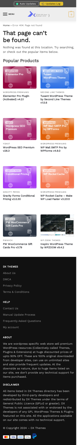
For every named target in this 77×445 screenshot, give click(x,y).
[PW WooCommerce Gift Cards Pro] (20, 225)
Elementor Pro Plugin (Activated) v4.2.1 (16, 97)
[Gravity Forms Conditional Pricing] (20, 177)
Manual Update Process (19, 314)
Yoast (6, 144)
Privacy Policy (12, 285)
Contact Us (10, 308)
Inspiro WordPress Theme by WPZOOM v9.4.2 (56, 246)
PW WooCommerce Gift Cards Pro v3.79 (17, 246)
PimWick (8, 240)
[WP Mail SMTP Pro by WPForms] (57, 129)
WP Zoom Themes (50, 240)
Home (6, 25)
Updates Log (53, 3)
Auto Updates (28, 3)
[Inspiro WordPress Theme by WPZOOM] (57, 225)
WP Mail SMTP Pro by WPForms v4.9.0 (53, 149)
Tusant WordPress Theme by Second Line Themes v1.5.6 (56, 99)
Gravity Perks (11, 192)
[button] (71, 14)
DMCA (7, 279)
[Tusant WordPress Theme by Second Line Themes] (57, 77)
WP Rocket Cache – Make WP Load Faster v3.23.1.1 (56, 197)
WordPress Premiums (16, 92)
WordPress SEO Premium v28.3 (18, 149)
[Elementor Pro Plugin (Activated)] (20, 77)
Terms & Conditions (16, 291)
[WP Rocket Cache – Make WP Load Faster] (57, 177)
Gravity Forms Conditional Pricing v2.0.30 (19, 197)
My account (11, 327)
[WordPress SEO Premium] (20, 129)
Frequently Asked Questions (22, 320)
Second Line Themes (52, 92)
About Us (9, 273)
